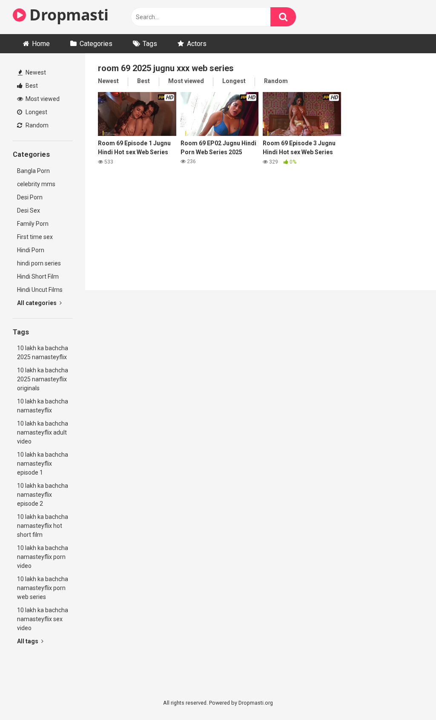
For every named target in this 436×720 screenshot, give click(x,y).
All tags (28, 641)
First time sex (35, 236)
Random (36, 125)
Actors (197, 44)
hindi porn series (39, 263)
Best (31, 85)
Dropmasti (67, 14)
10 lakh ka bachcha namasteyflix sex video (42, 619)
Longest (35, 112)
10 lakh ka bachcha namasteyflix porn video (42, 556)
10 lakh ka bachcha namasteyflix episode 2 (42, 494)
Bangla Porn (33, 170)
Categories (96, 44)
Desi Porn (30, 197)
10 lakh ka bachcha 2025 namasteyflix (42, 352)
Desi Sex (28, 210)
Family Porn (33, 223)
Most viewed (42, 98)
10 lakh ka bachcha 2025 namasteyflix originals (42, 379)
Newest (35, 72)
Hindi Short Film (38, 276)
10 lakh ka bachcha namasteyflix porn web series (42, 588)
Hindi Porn (30, 250)
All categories (37, 303)
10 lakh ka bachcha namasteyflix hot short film (42, 525)
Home (41, 44)
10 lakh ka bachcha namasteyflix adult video (42, 432)
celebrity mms (36, 184)
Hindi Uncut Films (40, 289)
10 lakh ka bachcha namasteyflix (42, 406)
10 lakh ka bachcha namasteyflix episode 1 (42, 463)
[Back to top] (407, 694)
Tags (150, 44)
